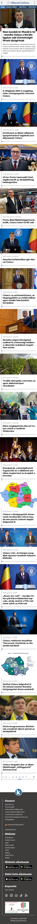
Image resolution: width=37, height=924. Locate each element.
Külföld (32, 7)
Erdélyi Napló (10, 848)
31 (34, 777)
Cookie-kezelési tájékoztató (15, 812)
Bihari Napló (9, 845)
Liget (7, 843)
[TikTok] (22, 895)
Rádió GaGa (9, 855)
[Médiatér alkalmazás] (12, 867)
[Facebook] (7, 895)
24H (3, 7)
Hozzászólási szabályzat (13, 814)
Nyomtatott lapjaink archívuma (16, 817)
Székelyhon (9, 837)
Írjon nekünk (9, 890)
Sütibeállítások (10, 830)
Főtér (7, 850)
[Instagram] (12, 895)
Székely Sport (10, 840)
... (9, 777)
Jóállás (7, 858)
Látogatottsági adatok (15, 824)
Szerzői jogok (9, 807)
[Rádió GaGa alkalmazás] (12, 879)
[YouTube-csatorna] (17, 895)
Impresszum (9, 804)
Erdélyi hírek (11, 7)
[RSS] (27, 895)
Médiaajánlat (9, 819)
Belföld (22, 7)
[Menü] (34, 2)
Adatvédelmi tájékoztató (14, 809)
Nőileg (7, 853)
